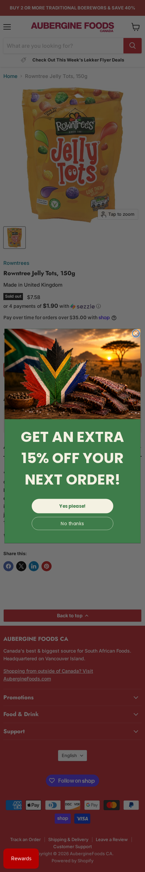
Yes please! (72, 506)
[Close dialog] (136, 333)
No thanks (72, 523)
